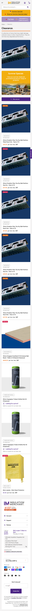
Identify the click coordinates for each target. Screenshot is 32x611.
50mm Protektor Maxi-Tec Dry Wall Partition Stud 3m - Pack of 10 (15, 184)
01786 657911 (6, 533)
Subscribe (16, 591)
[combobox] (16, 7)
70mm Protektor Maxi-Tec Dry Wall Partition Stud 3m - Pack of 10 (15, 270)
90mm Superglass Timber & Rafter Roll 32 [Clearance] (15, 400)
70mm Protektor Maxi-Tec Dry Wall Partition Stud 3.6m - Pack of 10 (15, 313)
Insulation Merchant (16, 598)
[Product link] (16, 125)
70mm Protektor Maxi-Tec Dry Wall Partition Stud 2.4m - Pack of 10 (15, 227)
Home (3, 24)
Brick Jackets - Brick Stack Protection (13, 490)
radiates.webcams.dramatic (13, 551)
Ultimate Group (24, 604)
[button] (2, 3)
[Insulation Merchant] (14, 3)
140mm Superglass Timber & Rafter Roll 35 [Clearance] (15, 445)
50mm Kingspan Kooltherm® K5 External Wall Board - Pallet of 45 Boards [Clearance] (16, 357)
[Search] (28, 7)
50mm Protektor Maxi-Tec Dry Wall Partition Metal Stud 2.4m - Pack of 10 (15, 141)
